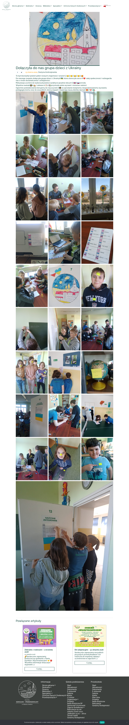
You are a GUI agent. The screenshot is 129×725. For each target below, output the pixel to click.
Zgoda (102, 722)
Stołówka (29, 6)
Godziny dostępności (76, 718)
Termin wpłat (72, 715)
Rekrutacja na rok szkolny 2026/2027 (75, 710)
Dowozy (39, 6)
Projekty (70, 701)
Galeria (70, 693)
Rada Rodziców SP (74, 703)
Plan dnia (96, 697)
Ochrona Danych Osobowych (74, 6)
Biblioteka (46, 6)
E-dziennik (71, 691)
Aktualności (72, 687)
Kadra (69, 695)
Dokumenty (72, 689)
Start (69, 685)
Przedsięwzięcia (94, 6)
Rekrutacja (96, 703)
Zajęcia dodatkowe (75, 707)
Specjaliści (57, 6)
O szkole (70, 697)
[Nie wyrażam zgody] (127, 722)
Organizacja (72, 699)
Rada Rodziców (98, 701)
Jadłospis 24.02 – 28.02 (76, 713)
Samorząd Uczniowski (76, 705)
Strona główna (17, 6)
